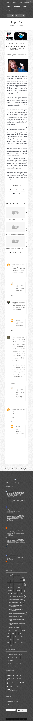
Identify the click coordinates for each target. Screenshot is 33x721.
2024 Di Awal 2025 (10, 508)
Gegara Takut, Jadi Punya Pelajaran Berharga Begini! (15, 610)
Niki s (14, 264)
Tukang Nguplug (10, 546)
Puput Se (16, 22)
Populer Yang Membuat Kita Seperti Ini (16, 599)
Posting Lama (24, 469)
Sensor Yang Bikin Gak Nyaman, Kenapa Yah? (16, 620)
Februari (23, 630)
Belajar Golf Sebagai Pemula (13, 666)
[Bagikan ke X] (11, 190)
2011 (18, 639)
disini (21, 483)
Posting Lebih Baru (9, 469)
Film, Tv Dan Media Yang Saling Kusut (16, 596)
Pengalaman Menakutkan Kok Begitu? (16, 616)
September (10, 590)
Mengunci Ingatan (10, 491)
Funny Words (22, 2)
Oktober (18, 587)
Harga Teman (9, 492)
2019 (15, 581)
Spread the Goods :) (11, 522)
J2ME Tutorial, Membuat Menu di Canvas (15, 675)
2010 (8, 642)
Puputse (18, 284)
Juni (15, 593)
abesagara (15, 302)
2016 (20, 633)
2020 (8, 581)
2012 (11, 639)
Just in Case (9, 561)
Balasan (13, 279)
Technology (16, 6)
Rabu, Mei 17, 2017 (20, 337)
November (10, 587)
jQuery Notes (9, 562)
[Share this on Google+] (17, 190)
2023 (11, 575)
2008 (21, 642)
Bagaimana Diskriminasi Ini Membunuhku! (17, 613)
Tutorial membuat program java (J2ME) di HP (15, 683)
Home (8, 2)
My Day (8, 6)
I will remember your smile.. (12, 557)
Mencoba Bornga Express (14, 627)
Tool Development (11, 11)
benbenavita (16, 409)
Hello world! (9, 523)
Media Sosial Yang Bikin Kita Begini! (15, 602)
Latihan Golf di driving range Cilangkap (15, 654)
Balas (12, 295)
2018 (21, 581)
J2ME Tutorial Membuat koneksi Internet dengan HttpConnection (15, 690)
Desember (19, 584)
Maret (16, 630)
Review (24, 6)
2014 (15, 636)
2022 (18, 576)
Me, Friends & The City (11, 527)
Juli (8, 593)
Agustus (18, 590)
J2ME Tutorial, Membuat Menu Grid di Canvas (14, 679)
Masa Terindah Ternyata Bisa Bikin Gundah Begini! (15, 606)
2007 (11, 645)
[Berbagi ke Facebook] (20, 193)
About (14, 2)
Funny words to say (16, 55)
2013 (21, 636)
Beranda (18, 469)
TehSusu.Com (10, 498)
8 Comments (21, 54)
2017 (11, 584)
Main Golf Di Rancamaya (12, 660)
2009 (15, 642)
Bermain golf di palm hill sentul (13, 657)
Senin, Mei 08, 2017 (20, 264)
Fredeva (8, 537)
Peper (14, 337)
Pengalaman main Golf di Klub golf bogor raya (16, 663)
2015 (8, 636)
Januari (12, 633)
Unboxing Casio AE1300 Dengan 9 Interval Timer (17, 624)
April (9, 630)
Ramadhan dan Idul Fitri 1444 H (13, 515)
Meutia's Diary (10, 514)
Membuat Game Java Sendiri (12, 686)
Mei (21, 593)
